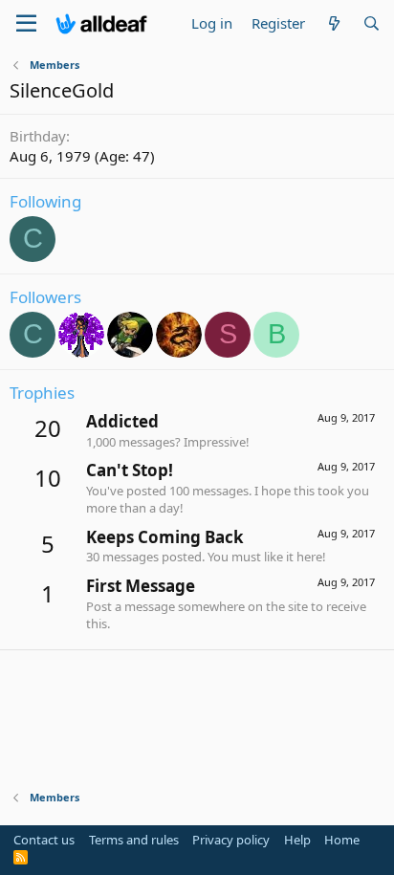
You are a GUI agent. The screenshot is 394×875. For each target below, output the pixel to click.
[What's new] (333, 23)
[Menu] (26, 24)
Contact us (44, 839)
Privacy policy (231, 839)
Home (342, 839)
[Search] (371, 23)
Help (297, 839)
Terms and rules (134, 839)
